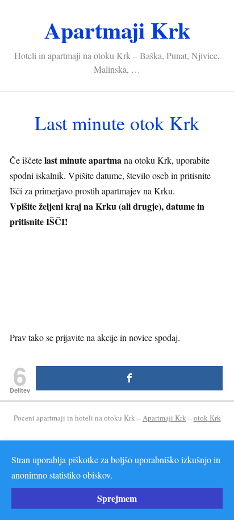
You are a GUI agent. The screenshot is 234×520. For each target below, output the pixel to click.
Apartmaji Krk (117, 30)
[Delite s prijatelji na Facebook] (129, 378)
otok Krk (207, 418)
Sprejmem (117, 498)
